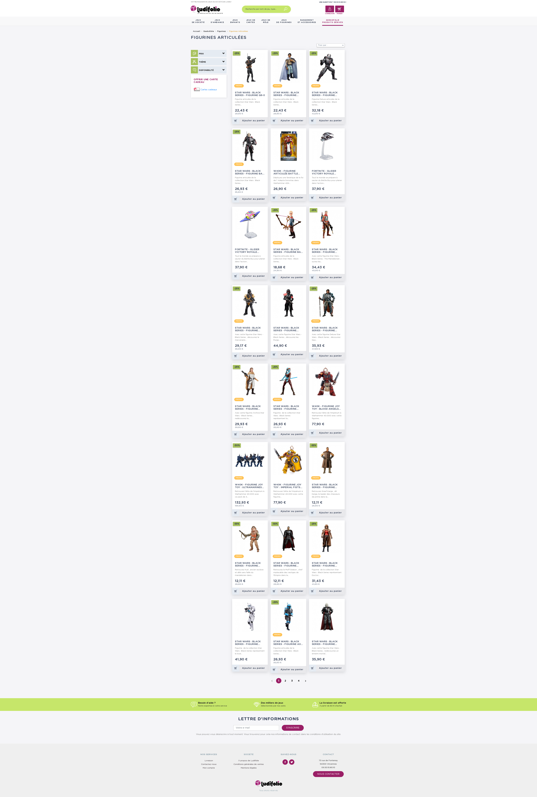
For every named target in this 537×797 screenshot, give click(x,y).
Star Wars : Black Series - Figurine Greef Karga (325, 486)
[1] (255, 111)
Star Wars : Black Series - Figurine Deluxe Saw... (325, 329)
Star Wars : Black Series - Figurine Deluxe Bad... (325, 94)
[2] (257, 111)
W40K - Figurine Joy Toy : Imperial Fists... (287, 486)
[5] (264, 111)
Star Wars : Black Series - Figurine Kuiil (248, 564)
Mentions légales (249, 768)
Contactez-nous (208, 764)
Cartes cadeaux (209, 90)
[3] (260, 111)
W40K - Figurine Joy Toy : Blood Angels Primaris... (326, 407)
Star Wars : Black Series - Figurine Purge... (286, 329)
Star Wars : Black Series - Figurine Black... (248, 329)
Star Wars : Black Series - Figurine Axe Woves (287, 642)
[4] (262, 111)
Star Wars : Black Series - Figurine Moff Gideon (286, 564)
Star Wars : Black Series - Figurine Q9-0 (250, 93)
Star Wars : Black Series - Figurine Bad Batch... (288, 250)
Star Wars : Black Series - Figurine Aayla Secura (286, 407)
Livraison (209, 761)
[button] (209, 53)
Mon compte (209, 768)
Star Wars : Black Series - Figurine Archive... (248, 407)
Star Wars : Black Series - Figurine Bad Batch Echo (249, 172)
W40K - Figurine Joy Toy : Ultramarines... (249, 486)
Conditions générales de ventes (249, 764)
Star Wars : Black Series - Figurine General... (286, 94)
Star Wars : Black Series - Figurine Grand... (325, 642)
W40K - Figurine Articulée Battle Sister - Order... (285, 172)
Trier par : (331, 45)
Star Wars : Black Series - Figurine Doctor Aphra (325, 564)
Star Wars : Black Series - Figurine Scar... (248, 642)
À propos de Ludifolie (248, 761)
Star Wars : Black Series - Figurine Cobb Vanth (325, 250)
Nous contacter (328, 774)
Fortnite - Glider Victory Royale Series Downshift (324, 172)
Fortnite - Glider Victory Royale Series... (247, 250)
